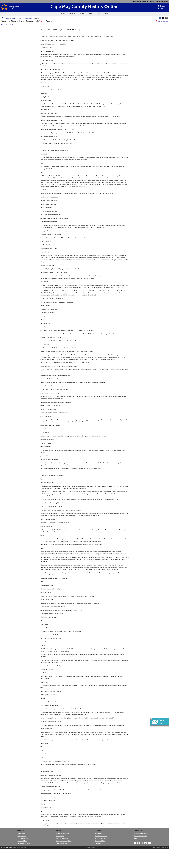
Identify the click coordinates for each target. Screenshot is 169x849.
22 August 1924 (27, 18)
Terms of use (164, 847)
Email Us (136, 838)
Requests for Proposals (24, 843)
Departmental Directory (141, 833)
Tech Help (98, 843)
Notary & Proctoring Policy (63, 841)
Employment (21, 833)
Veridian (93, 847)
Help (106, 14)
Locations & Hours (23, 838)
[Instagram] (142, 843)
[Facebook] (160, 18)
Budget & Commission (62, 833)
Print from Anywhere (101, 836)
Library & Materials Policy (63, 838)
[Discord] (135, 843)
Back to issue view (7, 24)
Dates (90, 14)
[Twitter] (163, 18)
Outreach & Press (22, 841)
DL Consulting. (12, 847)
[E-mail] (166, 18)
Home (63, 14)
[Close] (151, 719)
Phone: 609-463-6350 (140, 836)
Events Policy (60, 836)
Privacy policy (156, 847)
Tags (98, 14)
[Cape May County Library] (2, 18)
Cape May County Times (13, 18)
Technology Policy (61, 843)
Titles (81, 14)
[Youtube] (149, 843)
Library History (22, 836)
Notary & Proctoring (101, 838)
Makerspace (98, 833)
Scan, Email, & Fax (100, 841)
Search (72, 14)
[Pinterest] (145, 843)
